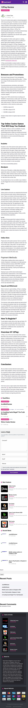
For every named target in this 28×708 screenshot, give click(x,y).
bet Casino (11, 503)
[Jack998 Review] (5, 533)
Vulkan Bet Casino (14, 620)
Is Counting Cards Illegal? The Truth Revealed (12, 594)
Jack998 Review (13, 534)
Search (1, 570)
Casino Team (10, 15)
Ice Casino (12, 626)
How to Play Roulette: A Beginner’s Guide (11, 592)
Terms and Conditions (17, 706)
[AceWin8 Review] (5, 542)
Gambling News (5, 10)
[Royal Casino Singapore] (6, 1)
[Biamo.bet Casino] (4, 509)
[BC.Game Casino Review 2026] (4, 518)
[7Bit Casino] (4, 527)
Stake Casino (12, 486)
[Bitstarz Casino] (4, 500)
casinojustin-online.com (11, 60)
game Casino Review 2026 (15, 512)
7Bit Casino (12, 521)
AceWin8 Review (6, 404)
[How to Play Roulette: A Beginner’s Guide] (5, 560)
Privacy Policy (8, 706)
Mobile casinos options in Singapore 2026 (15, 552)
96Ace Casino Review (8, 422)
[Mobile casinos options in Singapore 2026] (5, 551)
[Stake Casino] (4, 491)
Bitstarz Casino (13, 495)
